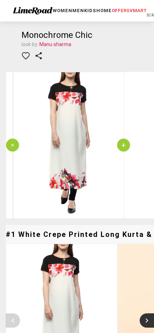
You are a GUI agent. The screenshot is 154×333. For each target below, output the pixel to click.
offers (121, 10)
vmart (138, 10)
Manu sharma (55, 44)
